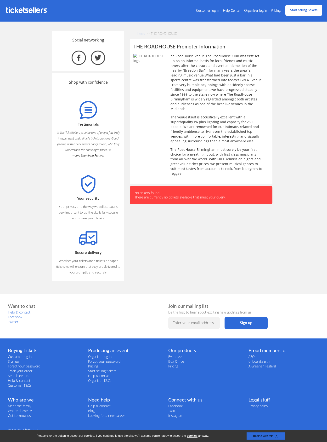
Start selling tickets (303, 10)
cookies (192, 435)
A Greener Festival (262, 366)
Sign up (13, 361)
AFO (251, 356)
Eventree (175, 356)
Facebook (15, 317)
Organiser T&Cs (100, 380)
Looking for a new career (106, 415)
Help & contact (19, 312)
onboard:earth (259, 361)
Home (141, 33)
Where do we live (21, 410)
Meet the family (19, 406)
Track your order (20, 371)
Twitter (13, 322)
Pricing (276, 10)
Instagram (175, 415)
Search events (18, 375)
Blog (91, 410)
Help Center (232, 10)
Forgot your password (24, 366)
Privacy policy (258, 406)
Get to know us (19, 415)
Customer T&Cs (20, 385)
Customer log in (207, 10)
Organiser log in (255, 10)
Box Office (176, 361)
